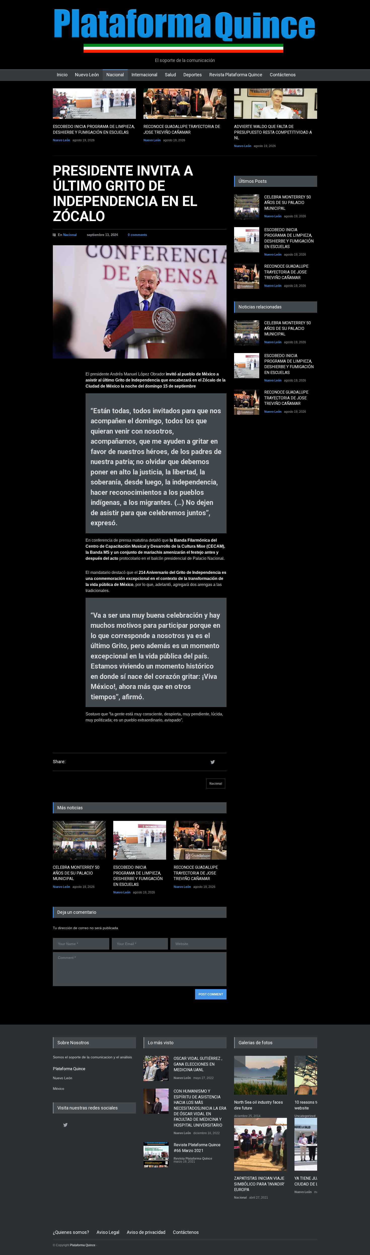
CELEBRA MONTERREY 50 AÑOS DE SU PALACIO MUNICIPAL (76, 873)
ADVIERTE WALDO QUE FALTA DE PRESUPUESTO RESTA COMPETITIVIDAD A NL (273, 132)
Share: (59, 761)
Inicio (62, 74)
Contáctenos (283, 74)
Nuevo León (87, 74)
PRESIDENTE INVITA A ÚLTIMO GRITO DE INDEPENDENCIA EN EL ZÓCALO (125, 194)
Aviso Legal (108, 1232)
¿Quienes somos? (71, 1232)
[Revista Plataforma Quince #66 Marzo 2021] (156, 1154)
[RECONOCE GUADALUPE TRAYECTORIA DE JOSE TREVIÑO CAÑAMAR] (185, 103)
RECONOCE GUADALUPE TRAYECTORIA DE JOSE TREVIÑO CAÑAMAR (196, 873)
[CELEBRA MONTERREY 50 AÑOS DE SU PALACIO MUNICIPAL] (79, 840)
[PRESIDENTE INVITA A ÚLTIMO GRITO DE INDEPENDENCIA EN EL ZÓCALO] (140, 302)
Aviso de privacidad (146, 1232)
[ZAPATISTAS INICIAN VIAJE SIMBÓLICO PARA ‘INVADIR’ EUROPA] (260, 1144)
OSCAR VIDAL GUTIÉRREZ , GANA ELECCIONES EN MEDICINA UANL (198, 1064)
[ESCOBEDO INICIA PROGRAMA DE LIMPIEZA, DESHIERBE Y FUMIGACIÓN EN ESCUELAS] (94, 103)
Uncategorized (304, 1116)
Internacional (144, 74)
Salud (170, 74)
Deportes (192, 74)
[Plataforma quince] (185, 45)
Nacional (115, 74)
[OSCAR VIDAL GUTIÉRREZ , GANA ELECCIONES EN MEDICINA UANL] (156, 1068)
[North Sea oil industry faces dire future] (260, 1075)
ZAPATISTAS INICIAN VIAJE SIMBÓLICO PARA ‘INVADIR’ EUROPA (259, 1184)
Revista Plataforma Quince (235, 74)
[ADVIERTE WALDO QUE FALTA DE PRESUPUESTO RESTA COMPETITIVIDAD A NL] (275, 103)
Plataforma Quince (82, 1245)
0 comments (137, 235)
